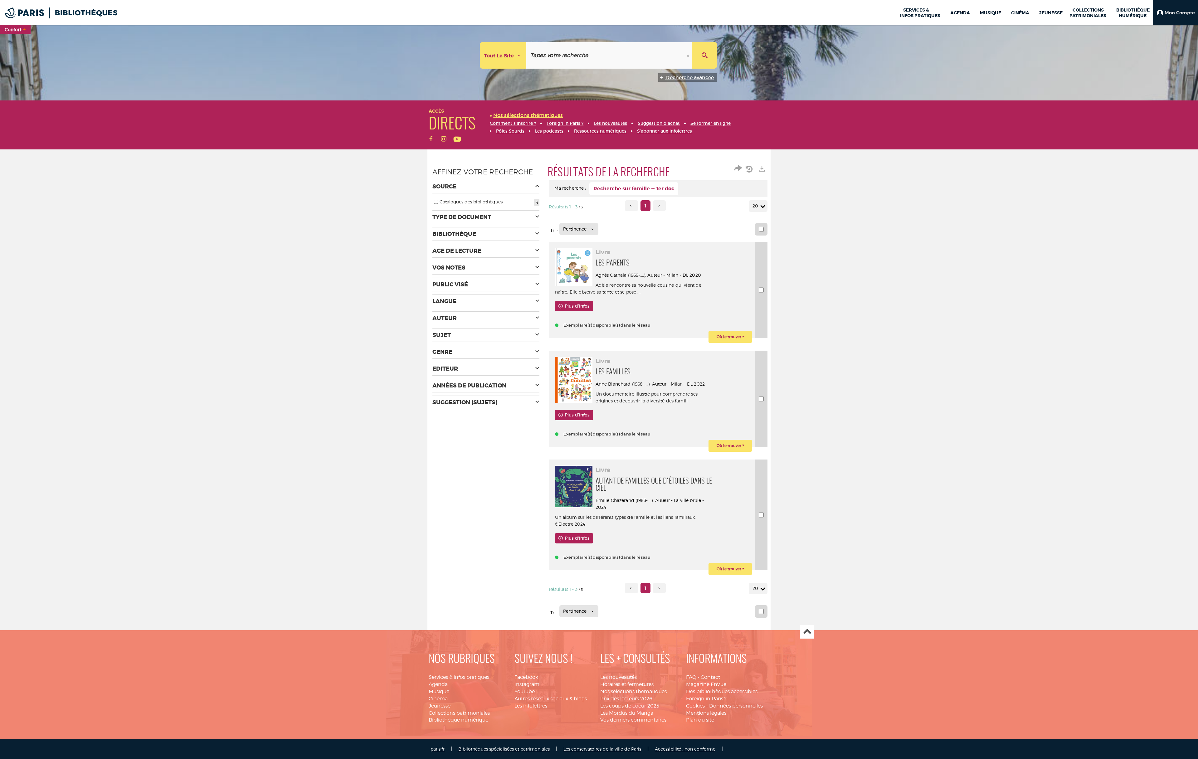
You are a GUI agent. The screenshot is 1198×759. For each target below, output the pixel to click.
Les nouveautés (618, 677)
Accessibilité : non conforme (685, 749)
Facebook (526, 677)
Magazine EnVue (706, 684)
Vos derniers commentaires (633, 720)
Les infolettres (530, 706)
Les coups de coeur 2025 (629, 706)
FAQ (691, 677)
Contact (710, 677)
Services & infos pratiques (459, 677)
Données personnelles (736, 706)
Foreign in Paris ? (706, 699)
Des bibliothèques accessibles (721, 691)
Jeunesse (439, 706)
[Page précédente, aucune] (631, 205)
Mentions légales (706, 713)
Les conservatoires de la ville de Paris (602, 749)
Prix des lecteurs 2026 (626, 699)
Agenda (438, 684)
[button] (1175, 12)
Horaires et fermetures (627, 684)
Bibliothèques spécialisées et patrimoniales (504, 749)
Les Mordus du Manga (626, 713)
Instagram (526, 684)
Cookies (695, 706)
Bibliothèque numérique (458, 720)
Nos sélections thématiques (633, 691)
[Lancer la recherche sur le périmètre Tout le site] (704, 55)
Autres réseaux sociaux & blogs (550, 699)
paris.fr (438, 749)
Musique (439, 691)
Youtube (524, 691)
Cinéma (438, 699)
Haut (807, 632)
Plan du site (700, 720)
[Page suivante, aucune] (659, 205)
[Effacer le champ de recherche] (688, 55)
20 (755, 206)
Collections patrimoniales (459, 713)
